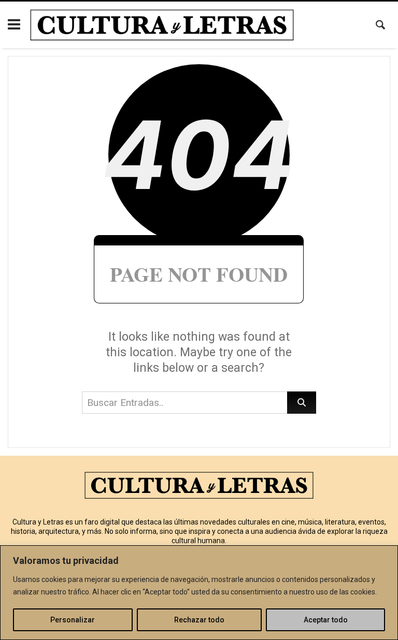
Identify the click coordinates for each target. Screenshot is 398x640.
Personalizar (72, 620)
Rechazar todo (199, 620)
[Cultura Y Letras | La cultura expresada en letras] (162, 24)
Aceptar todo (326, 620)
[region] (199, 592)
